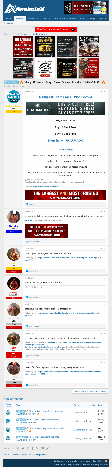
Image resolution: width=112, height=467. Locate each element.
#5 (105, 304)
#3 (105, 249)
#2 (105, 211)
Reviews (31, 18)
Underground (80, 412)
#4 (105, 278)
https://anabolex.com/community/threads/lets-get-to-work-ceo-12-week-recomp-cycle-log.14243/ (63, 343)
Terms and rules (71, 461)
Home (9, 18)
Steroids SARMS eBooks (65, 18)
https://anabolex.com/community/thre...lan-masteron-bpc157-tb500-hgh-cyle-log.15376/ (63, 259)
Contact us (58, 461)
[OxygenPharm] (67, 68)
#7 (105, 363)
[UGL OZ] (45, 46)
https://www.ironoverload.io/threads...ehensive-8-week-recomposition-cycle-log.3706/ (62, 314)
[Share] (101, 91)
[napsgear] (23, 46)
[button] (37, 18)
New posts (8, 23)
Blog (82, 18)
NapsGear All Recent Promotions (46, 186)
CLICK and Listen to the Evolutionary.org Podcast (45, 347)
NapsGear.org (66, 149)
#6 (105, 333)
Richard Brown (12, 86)
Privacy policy (85, 461)
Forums (20, 18)
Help (94, 461)
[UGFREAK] (23, 68)
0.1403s (89, 465)
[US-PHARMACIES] (89, 46)
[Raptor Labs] (45, 68)
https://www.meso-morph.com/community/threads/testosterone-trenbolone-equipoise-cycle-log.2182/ (63, 372)
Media (44, 18)
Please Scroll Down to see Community (54, 29)
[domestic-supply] (67, 46)
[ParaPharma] (89, 68)
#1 (105, 91)
